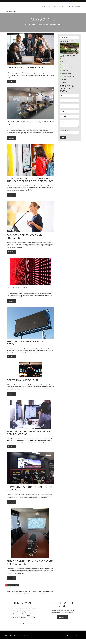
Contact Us (62, 617)
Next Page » (15, 585)
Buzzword (74, 635)
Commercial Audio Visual (22, 380)
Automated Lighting (66, 73)
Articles (79, 635)
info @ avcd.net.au (77, 0)
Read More (11, 81)
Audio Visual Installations (67, 67)
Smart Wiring (65, 70)
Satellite (64, 82)
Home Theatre (65, 64)
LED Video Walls (17, 287)
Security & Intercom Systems (68, 76)
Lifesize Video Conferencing (25, 67)
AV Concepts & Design (14, 6)
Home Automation (66, 58)
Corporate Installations (67, 61)
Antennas (64, 79)
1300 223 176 (66, 0)
